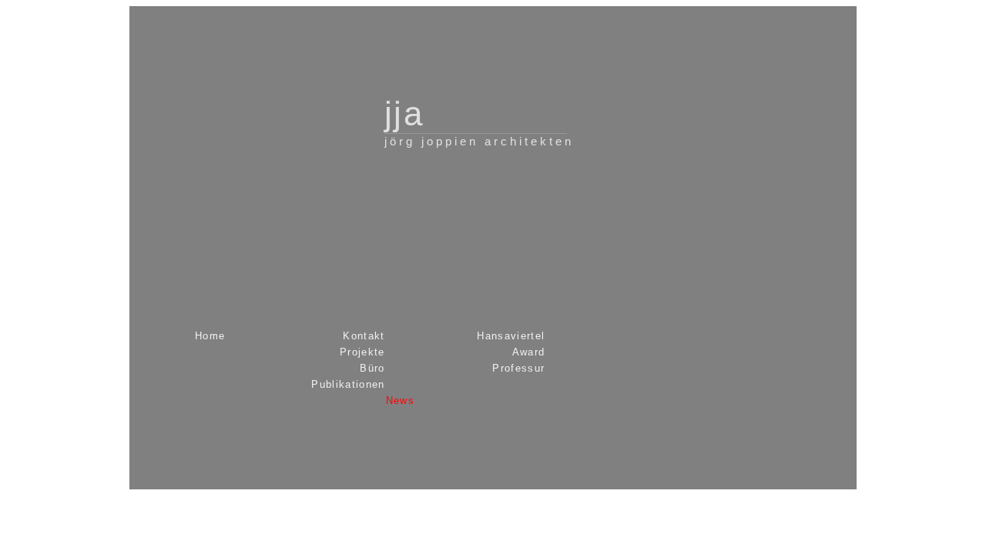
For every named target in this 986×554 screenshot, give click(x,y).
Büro (372, 368)
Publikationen (347, 384)
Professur (518, 368)
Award (528, 352)
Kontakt (363, 336)
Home (210, 336)
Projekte (362, 352)
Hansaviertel (511, 336)
